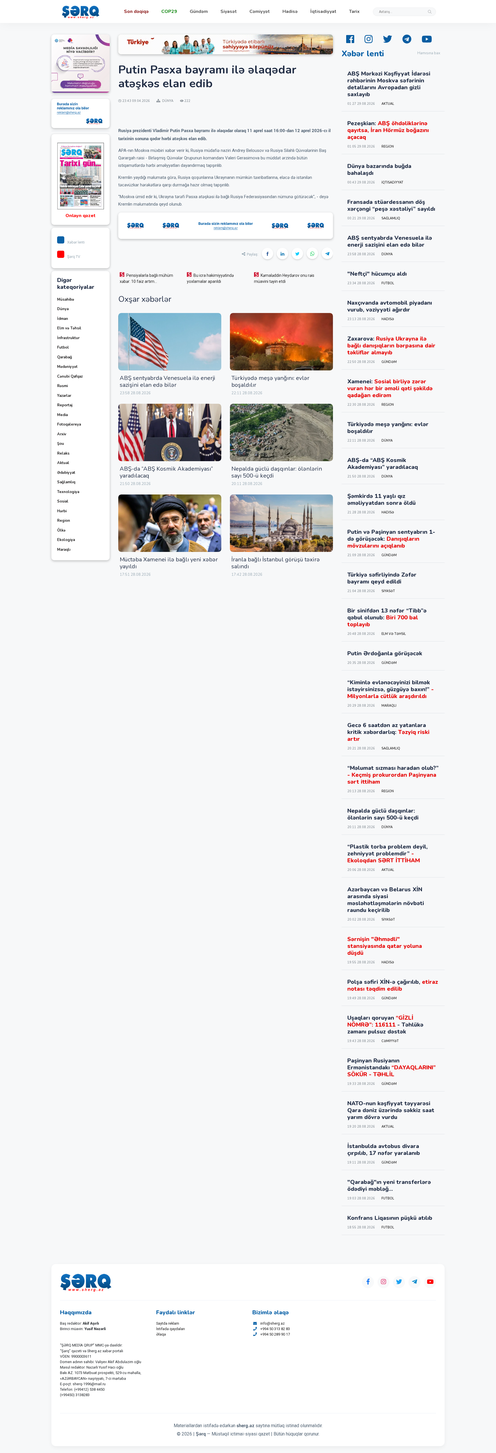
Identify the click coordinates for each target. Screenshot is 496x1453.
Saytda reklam (167, 1323)
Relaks (63, 453)
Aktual (63, 462)
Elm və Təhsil (69, 328)
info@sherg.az (272, 1323)
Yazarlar (64, 395)
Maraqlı (63, 549)
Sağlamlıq (66, 482)
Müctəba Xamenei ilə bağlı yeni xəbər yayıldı (169, 563)
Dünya (63, 309)
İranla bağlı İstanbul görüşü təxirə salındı (275, 563)
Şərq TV (73, 256)
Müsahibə (65, 299)
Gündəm (199, 11)
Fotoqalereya (69, 424)
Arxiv (61, 434)
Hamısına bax (428, 53)
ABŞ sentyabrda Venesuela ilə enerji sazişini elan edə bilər (167, 381)
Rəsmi (62, 386)
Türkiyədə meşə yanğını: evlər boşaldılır (270, 381)
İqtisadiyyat (323, 11)
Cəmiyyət (259, 11)
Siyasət (228, 11)
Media (62, 415)
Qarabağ (64, 357)
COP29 (169, 11)
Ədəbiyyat (66, 472)
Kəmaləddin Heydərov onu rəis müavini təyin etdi (284, 278)
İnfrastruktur (68, 338)
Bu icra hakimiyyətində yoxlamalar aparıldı (210, 278)
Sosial (62, 501)
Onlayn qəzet (80, 215)
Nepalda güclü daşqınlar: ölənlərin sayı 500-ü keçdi (276, 472)
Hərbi (62, 511)
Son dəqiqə (136, 11)
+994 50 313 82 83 (275, 1329)
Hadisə (290, 11)
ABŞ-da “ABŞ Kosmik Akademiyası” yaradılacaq (166, 472)
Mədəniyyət (67, 366)
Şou (60, 443)
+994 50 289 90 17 (275, 1334)
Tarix (354, 11)
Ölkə (61, 530)
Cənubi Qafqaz (70, 376)
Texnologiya (68, 491)
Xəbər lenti (76, 242)
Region (63, 520)
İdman (62, 318)
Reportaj (64, 405)
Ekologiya (66, 539)
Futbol (63, 347)
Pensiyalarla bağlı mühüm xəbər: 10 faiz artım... (146, 278)
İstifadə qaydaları (170, 1329)
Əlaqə (161, 1334)
